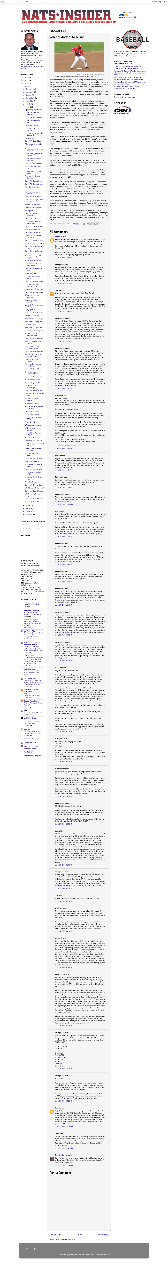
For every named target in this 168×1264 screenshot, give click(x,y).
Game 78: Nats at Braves (34, 141)
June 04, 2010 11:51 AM (63, 470)
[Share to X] (93, 224)
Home (80, 1235)
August (28, 101)
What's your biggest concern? (32, 296)
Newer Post (55, 1235)
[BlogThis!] (90, 224)
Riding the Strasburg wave (34, 331)
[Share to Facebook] (95, 224)
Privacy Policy (40, 1249)
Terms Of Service (27, 1249)
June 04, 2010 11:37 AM (63, 388)
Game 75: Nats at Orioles (34, 184)
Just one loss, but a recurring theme (32, 285)
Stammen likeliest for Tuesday (32, 177)
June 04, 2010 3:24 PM (63, 865)
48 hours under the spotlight (31, 429)
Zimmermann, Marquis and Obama (33, 265)
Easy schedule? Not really (34, 243)
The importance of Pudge (34, 319)
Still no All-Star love (32, 316)
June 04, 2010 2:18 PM (63, 635)
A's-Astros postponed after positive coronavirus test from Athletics (126, 88)
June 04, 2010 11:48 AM (63, 449)
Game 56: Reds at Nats (33, 485)
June (28, 107)
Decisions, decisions (32, 232)
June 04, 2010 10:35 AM (64, 283)
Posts (26, 524)
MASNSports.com (30, 718)
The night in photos (32, 403)
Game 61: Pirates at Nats (34, 377)
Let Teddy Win (29, 631)
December (29, 89)
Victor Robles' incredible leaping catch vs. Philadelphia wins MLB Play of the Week (129, 78)
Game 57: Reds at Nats (33, 469)
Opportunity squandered (33, 110)
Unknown (58, 237)
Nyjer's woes (29, 138)
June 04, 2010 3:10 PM (63, 824)
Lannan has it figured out (34, 289)
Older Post (103, 1235)
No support (29, 211)
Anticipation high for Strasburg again (32, 347)
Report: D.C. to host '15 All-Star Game (33, 355)
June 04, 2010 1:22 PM (63, 564)
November (29, 92)
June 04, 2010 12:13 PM (64, 504)
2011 (26, 83)
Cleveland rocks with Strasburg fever (32, 373)
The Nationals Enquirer (32, 756)
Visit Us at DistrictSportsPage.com (31, 694)
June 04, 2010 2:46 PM (63, 762)
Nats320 (27, 729)
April (27, 509)
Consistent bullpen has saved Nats (33, 222)
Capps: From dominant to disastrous (34, 449)
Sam (57, 1108)
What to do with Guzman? (34, 488)
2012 (26, 80)
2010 (26, 86)
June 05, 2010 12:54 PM (64, 1165)
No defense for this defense (32, 188)
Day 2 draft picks (31, 422)
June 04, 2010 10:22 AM (64, 258)
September (30, 98)
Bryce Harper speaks (32, 414)
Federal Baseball (30, 656)
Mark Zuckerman (61, 1155)
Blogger (107, 1255)
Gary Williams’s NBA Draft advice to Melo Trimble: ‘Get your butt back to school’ (33, 682)
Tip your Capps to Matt (33, 383)
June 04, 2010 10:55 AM (64, 341)
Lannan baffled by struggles (31, 301)
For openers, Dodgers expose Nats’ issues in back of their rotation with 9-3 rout (33, 648)
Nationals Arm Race (31, 610)
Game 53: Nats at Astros (34, 502)
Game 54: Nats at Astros (34, 499)
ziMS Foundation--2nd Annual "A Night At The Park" (33, 732)
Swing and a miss (31, 273)
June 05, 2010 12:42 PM (64, 1148)
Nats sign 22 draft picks (33, 322)
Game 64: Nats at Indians (34, 339)
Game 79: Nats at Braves (34, 117)
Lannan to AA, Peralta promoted (33, 236)
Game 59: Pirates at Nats (34, 411)
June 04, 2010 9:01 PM (63, 1101)
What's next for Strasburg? (30, 387)
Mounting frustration (32, 461)
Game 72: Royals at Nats (34, 226)
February (29, 515)
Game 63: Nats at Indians (34, 351)
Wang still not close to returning (33, 113)
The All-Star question (32, 205)
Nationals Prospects (31, 603)
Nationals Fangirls (31, 620)
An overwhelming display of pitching (34, 407)
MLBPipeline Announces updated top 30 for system (32, 613)
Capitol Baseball (30, 742)
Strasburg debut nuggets (34, 441)
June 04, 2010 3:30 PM (63, 901)
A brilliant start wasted (33, 261)
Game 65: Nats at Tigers (34, 313)
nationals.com (29, 669)
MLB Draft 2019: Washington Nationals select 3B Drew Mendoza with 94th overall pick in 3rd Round (33, 660)
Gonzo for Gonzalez (32, 125)
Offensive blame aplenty (33, 208)
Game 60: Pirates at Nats (34, 391)
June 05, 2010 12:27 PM (64, 1127)
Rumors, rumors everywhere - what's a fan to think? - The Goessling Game (33, 722)
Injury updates (30, 310)
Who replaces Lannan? (33, 229)
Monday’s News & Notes (32, 605)
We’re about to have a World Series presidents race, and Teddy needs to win (33, 635)
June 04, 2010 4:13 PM (63, 1026)
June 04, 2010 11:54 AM (63, 487)
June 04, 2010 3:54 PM (63, 968)
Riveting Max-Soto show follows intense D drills (32, 672)
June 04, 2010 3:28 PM (63, 888)
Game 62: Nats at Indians (34, 369)
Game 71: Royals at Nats (34, 240)
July (27, 104)
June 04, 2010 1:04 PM (63, 536)
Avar (57, 511)
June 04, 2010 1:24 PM (63, 581)
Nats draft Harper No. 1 (33, 438)
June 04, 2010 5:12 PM (63, 1069)
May (27, 505)
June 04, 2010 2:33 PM (63, 732)
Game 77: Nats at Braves (34, 163)
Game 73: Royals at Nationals (32, 214)
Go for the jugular (31, 218)
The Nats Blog (29, 752)
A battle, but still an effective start (32, 335)
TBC (56, 290)
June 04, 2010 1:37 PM (63, 605)
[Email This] (88, 224)
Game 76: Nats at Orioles (34, 181)
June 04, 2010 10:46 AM (64, 311)
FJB (25, 710)
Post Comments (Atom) (68, 1239)
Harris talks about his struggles (32, 193)
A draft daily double (32, 482)
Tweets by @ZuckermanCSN (124, 97)
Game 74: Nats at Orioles (34, 197)
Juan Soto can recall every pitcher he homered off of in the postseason (127, 67)
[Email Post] (84, 223)
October (29, 95)
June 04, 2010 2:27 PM (63, 661)
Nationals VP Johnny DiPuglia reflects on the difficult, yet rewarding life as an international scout (130, 73)
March (28, 512)
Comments (28, 528)
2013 (26, 77)
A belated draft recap (32, 380)
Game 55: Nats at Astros (34, 491)
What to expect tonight (33, 425)
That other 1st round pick (34, 328)
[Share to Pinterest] (97, 224)
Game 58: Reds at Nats (33, 458)
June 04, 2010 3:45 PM (63, 931)
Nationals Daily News (32, 739)
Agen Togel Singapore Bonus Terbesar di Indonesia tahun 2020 (33, 623)
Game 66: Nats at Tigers (34, 292)
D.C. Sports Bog (30, 678)
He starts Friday (31, 325)
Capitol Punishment (31, 701)
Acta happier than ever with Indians (33, 365)
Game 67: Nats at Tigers (34, 281)
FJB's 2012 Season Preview (33, 712)
